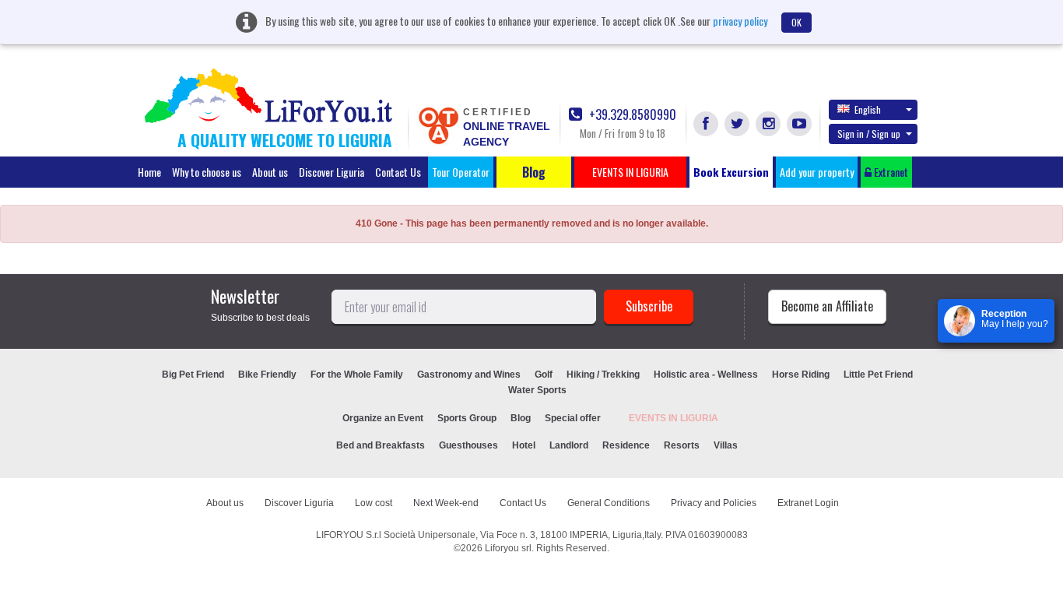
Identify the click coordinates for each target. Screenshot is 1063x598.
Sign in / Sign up (868, 133)
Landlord (568, 445)
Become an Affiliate (827, 306)
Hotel (523, 445)
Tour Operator (460, 172)
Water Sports (537, 390)
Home (149, 172)
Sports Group (466, 418)
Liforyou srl (508, 548)
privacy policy (740, 20)
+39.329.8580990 (631, 115)
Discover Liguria (331, 172)
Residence (626, 445)
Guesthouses (468, 445)
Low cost (373, 503)
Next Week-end (446, 503)
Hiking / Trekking (603, 374)
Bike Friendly (267, 374)
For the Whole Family (356, 374)
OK (796, 22)
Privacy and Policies (713, 503)
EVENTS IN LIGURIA (673, 418)
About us (270, 172)
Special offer (573, 418)
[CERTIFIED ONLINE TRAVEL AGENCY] (438, 124)
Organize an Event (382, 418)
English (867, 109)
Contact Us (398, 172)
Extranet (890, 172)
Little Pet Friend (878, 374)
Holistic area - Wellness (706, 374)
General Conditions (608, 503)
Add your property (817, 172)
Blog (520, 418)
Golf (544, 374)
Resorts (682, 445)
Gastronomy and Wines (469, 374)
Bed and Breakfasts (380, 445)
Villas (726, 445)
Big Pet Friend (193, 374)
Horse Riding (801, 374)
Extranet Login (808, 503)
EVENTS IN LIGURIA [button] (630, 172)
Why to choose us (206, 172)
